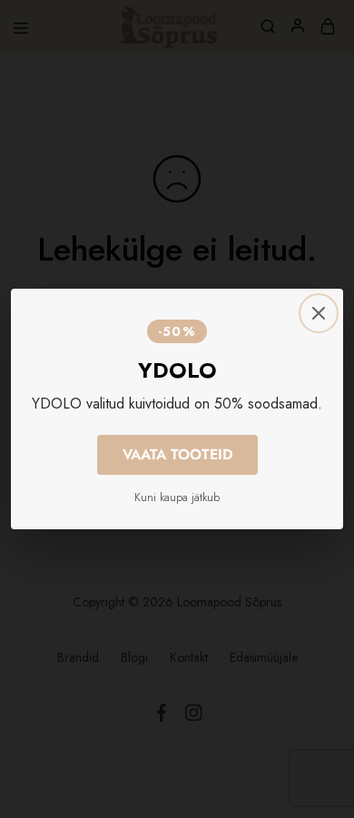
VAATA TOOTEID (177, 454)
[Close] (318, 313)
